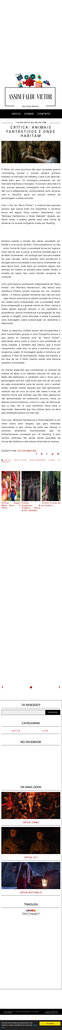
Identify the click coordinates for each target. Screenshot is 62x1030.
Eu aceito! (50, 1023)
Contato (43, 113)
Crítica (8, 460)
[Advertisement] (31, 35)
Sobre (29, 113)
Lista (45, 731)
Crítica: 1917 (31, 857)
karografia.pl (51, 1013)
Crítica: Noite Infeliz (31, 892)
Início (16, 113)
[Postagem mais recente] (2, 687)
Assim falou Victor (29, 1011)
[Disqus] (31, 552)
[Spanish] (34, 910)
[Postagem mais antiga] (59, 687)
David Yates (21, 460)
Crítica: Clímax (31, 822)
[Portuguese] (32, 910)
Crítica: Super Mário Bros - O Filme (11, 505)
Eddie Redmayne (38, 460)
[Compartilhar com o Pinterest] (58, 454)
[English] (27, 910)
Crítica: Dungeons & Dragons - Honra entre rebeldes (31, 507)
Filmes (52, 460)
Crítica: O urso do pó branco (51, 504)
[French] (29, 910)
